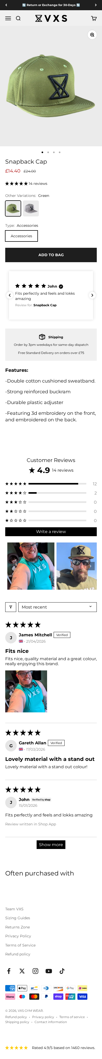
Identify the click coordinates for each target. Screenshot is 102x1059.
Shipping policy (17, 1022)
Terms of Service (20, 945)
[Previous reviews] (9, 295)
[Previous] (6, 5)
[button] (17, 183)
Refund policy (17, 954)
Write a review (51, 531)
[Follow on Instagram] (35, 971)
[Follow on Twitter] (22, 971)
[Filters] (10, 607)
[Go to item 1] (30, 566)
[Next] (96, 5)
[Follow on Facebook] (8, 971)
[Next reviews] (92, 295)
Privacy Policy (18, 936)
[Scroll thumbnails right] (90, 566)
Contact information (51, 1022)
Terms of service (72, 1017)
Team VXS (14, 909)
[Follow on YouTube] (48, 971)
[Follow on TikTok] (62, 971)
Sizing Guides (17, 918)
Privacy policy (43, 1017)
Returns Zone (17, 927)
